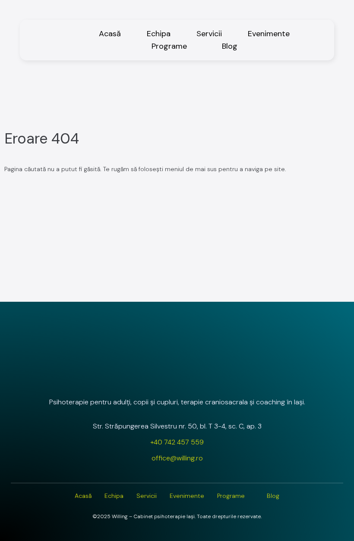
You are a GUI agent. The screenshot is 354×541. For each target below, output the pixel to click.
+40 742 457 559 (177, 442)
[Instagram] (154, 379)
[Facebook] (177, 379)
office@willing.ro (177, 458)
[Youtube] (200, 379)
